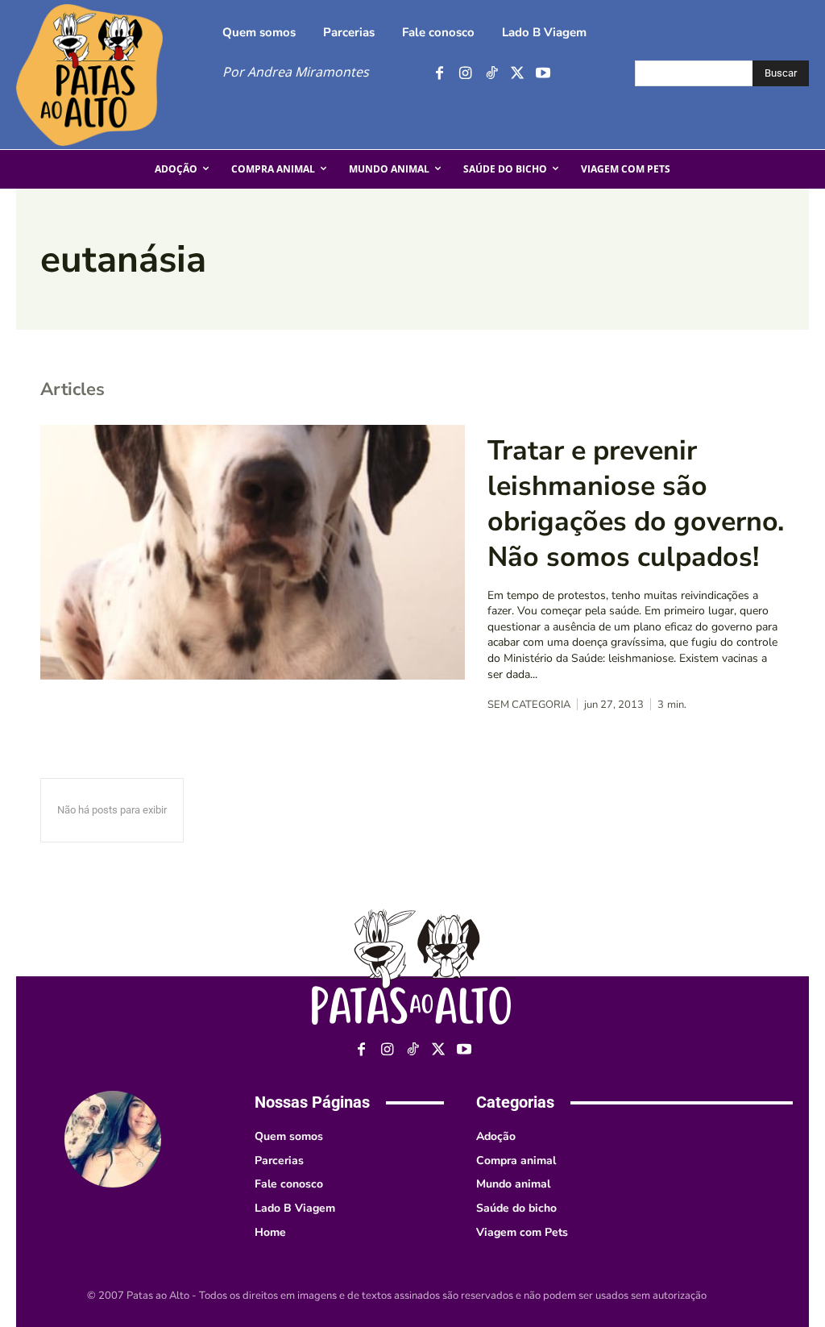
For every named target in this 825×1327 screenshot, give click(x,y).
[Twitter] (517, 74)
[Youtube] (542, 74)
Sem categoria (528, 705)
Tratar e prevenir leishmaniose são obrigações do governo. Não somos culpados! (635, 504)
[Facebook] (439, 74)
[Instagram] (465, 74)
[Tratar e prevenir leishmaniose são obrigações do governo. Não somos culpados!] (252, 552)
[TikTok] (491, 74)
